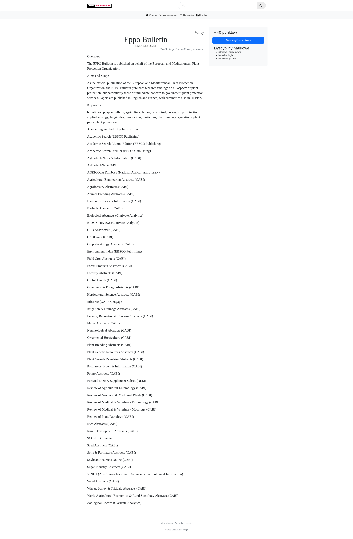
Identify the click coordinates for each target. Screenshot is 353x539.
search (260, 5)
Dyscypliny (179, 523)
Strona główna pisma (238, 40)
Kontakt (189, 523)
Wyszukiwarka (167, 523)
